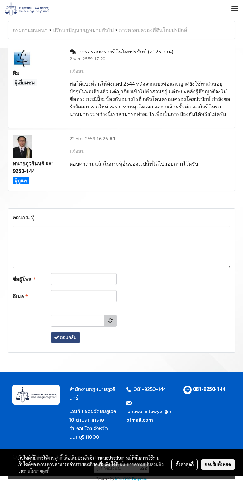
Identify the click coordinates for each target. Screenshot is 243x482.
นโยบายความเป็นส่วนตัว (142, 464)
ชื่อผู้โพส (24, 279)
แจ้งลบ (77, 71)
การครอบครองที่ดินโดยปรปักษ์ (153, 30)
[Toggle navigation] (235, 9)
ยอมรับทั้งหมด (218, 464)
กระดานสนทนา (30, 30)
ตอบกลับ (68, 337)
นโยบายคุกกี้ (39, 471)
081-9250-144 (209, 389)
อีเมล (20, 296)
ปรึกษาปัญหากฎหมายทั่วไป (83, 30)
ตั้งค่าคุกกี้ (185, 464)
